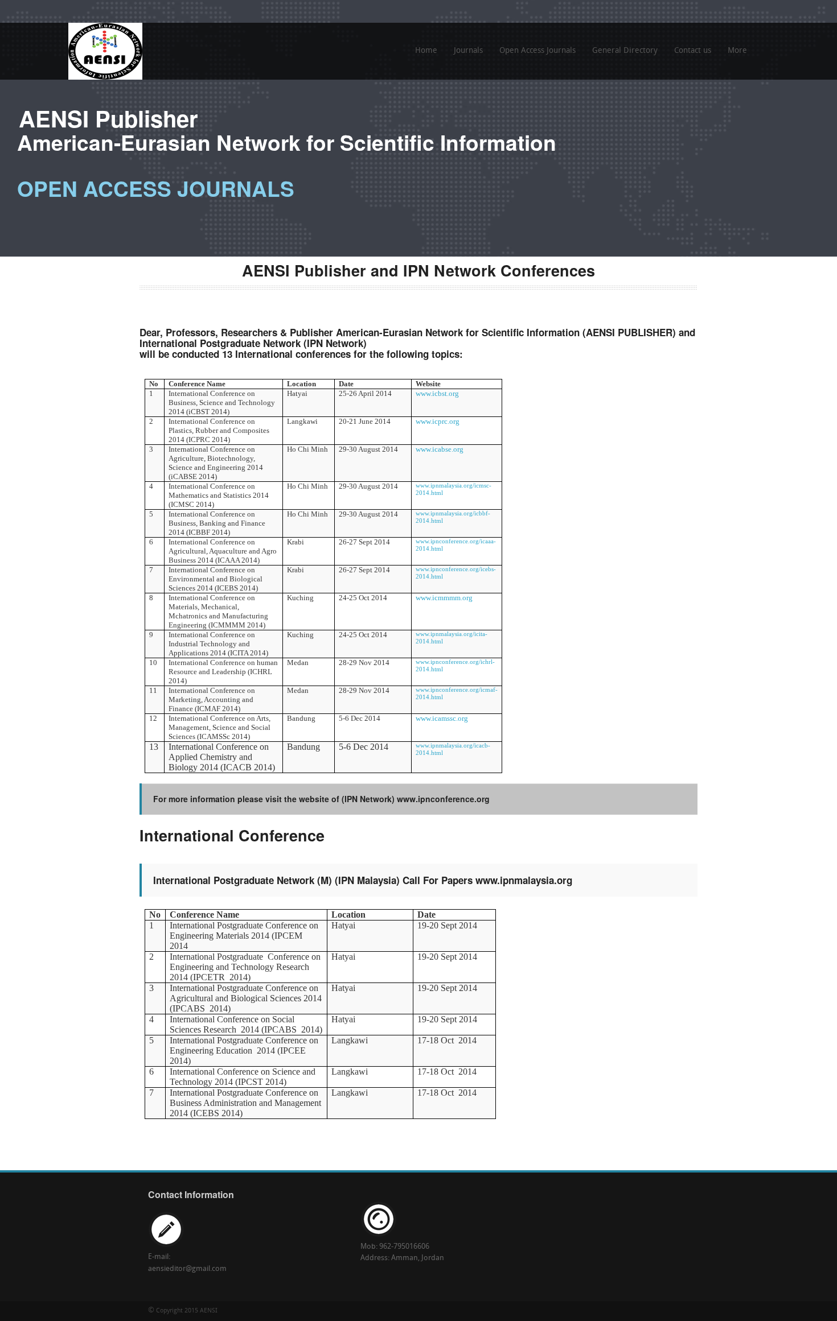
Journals (468, 51)
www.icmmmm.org (444, 597)
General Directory (625, 51)
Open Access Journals (537, 51)
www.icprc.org (437, 421)
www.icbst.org (437, 393)
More (734, 55)
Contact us (692, 51)
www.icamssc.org (442, 718)
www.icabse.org (439, 449)
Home (426, 51)
